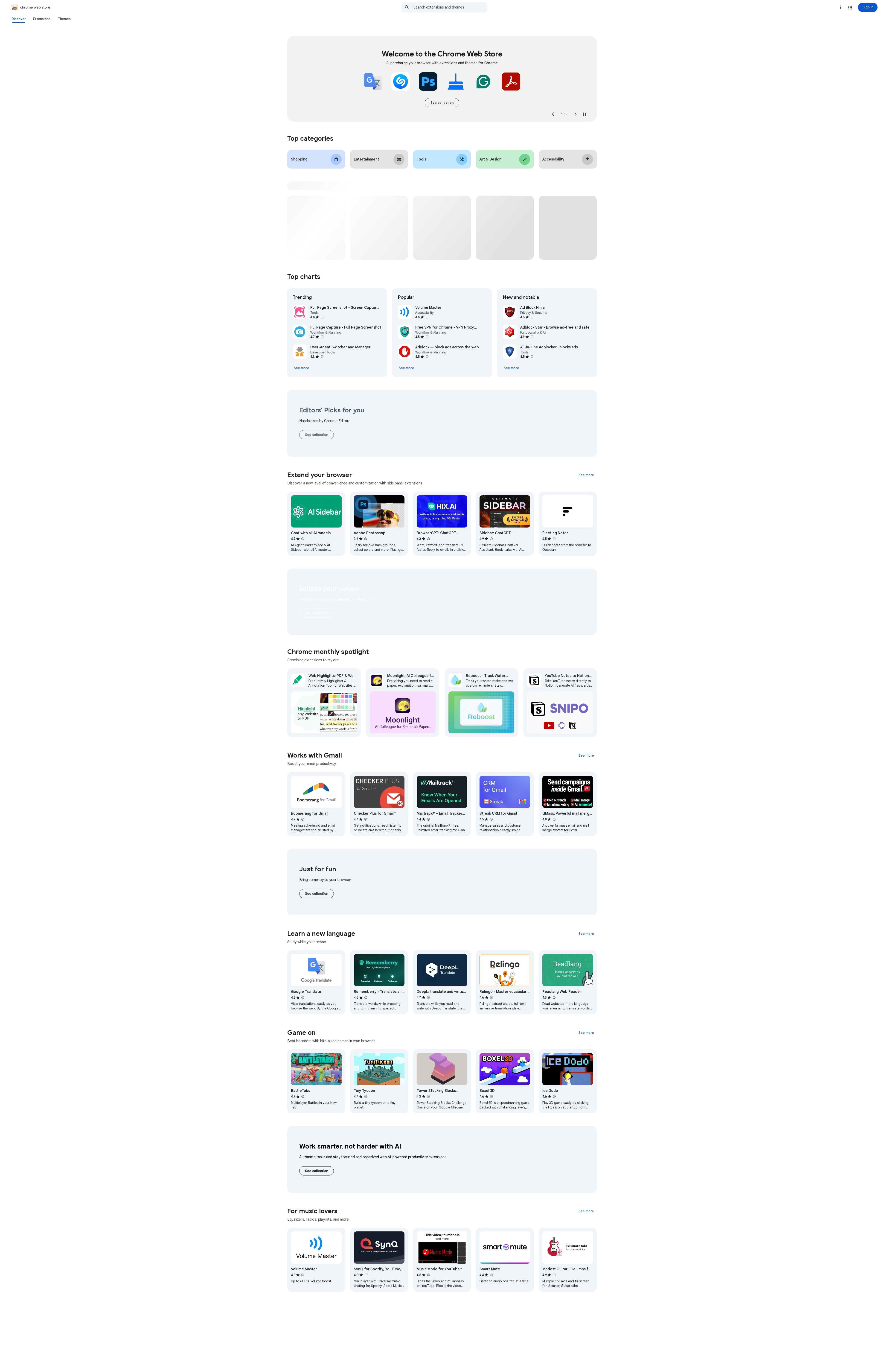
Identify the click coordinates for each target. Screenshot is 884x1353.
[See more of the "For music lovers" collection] (586, 1211)
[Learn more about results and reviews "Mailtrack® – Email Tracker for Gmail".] (428, 819)
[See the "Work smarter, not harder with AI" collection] (316, 1170)
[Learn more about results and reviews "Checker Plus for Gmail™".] (365, 819)
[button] (850, 7)
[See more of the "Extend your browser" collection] (586, 475)
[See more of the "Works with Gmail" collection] (586, 755)
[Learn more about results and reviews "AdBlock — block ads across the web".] (426, 356)
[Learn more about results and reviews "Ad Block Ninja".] (531, 317)
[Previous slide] (553, 114)
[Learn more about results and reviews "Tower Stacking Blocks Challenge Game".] (428, 1096)
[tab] (18, 19)
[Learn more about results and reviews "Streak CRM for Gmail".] (491, 819)
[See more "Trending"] (301, 367)
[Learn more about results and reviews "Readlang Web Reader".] (553, 997)
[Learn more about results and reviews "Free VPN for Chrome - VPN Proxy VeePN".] (426, 336)
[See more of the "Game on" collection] (586, 1032)
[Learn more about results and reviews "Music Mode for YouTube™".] (428, 1274)
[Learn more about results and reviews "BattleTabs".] (302, 1096)
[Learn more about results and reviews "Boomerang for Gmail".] (302, 819)
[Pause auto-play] (584, 114)
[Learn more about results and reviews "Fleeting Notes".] (553, 538)
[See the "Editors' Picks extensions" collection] (316, 434)
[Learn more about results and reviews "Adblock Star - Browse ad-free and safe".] (531, 336)
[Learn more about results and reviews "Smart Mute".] (491, 1274)
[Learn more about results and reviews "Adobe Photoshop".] (365, 538)
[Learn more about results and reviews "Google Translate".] (302, 997)
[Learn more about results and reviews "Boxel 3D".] (491, 1096)
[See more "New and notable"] (511, 367)
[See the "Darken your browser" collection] (316, 613)
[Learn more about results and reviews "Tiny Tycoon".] (365, 1096)
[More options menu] (840, 7)
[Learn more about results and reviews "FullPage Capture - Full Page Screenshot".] (321, 336)
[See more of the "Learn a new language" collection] (586, 933)
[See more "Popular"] (406, 367)
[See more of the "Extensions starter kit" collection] (442, 102)
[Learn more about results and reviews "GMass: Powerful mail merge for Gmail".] (553, 819)
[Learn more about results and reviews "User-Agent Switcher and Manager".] (321, 356)
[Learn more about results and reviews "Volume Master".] (426, 317)
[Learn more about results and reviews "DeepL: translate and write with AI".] (428, 997)
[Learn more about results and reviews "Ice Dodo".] (554, 1096)
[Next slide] (575, 114)
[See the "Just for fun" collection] (316, 893)
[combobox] (450, 7)
